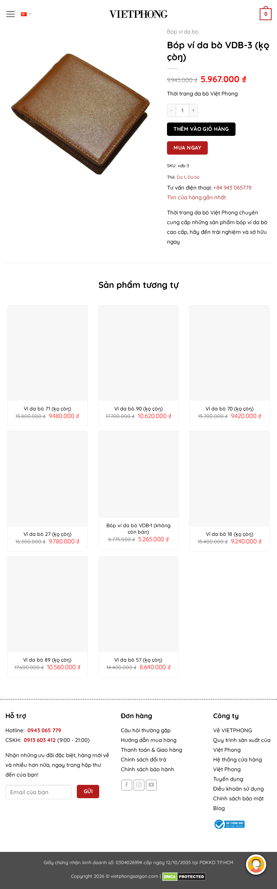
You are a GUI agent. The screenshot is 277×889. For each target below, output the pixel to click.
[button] (10, 14)
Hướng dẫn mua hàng (148, 740)
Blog (219, 808)
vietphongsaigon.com (134, 876)
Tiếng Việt (26, 14)
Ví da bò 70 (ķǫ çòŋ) (230, 408)
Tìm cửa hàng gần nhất (196, 197)
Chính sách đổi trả (143, 759)
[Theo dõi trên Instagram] (139, 785)
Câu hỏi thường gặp (146, 730)
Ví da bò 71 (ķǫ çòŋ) (47, 408)
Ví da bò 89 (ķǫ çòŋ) (47, 660)
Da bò (193, 177)
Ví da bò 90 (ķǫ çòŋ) (138, 408)
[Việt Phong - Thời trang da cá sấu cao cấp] (138, 14)
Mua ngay (187, 147)
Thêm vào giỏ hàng (201, 128)
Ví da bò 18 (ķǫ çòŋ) (229, 534)
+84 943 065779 (232, 187)
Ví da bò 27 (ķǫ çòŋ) (47, 534)
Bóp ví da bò (182, 31)
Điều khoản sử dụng (238, 788)
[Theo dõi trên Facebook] (126, 785)
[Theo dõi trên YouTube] (151, 785)
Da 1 (181, 177)
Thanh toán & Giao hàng (151, 749)
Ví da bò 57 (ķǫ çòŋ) (138, 660)
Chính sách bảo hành (147, 769)
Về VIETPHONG (232, 730)
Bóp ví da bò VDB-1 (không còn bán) (138, 528)
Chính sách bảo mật (238, 798)
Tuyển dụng (228, 778)
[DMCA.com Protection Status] (184, 876)
